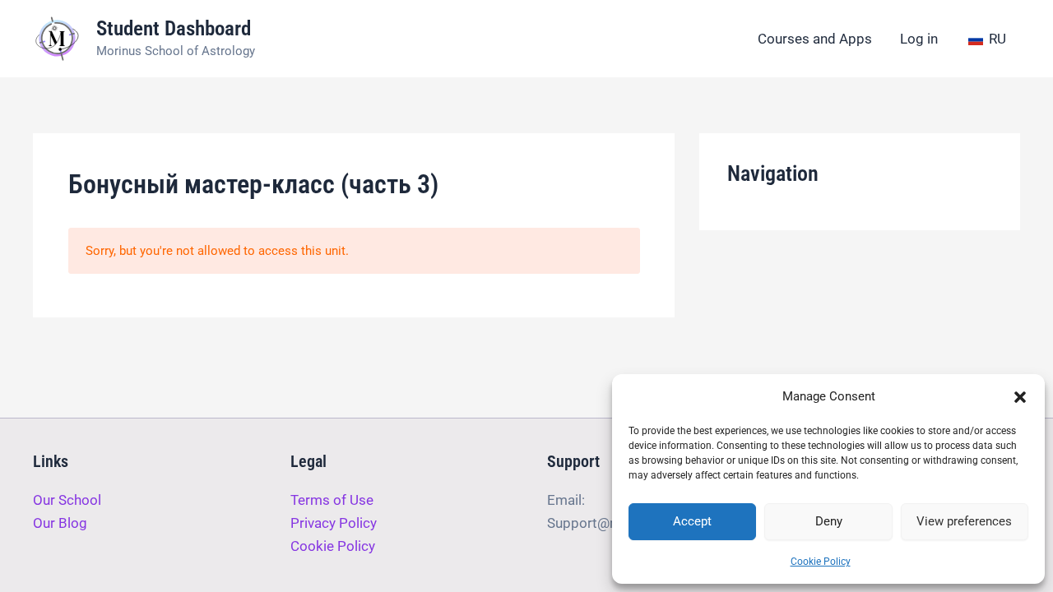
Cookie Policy (821, 561)
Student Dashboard (173, 28)
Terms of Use (331, 500)
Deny (828, 521)
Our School (67, 500)
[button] (1020, 397)
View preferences (964, 521)
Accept (692, 521)
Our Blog (60, 523)
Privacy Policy (333, 523)
